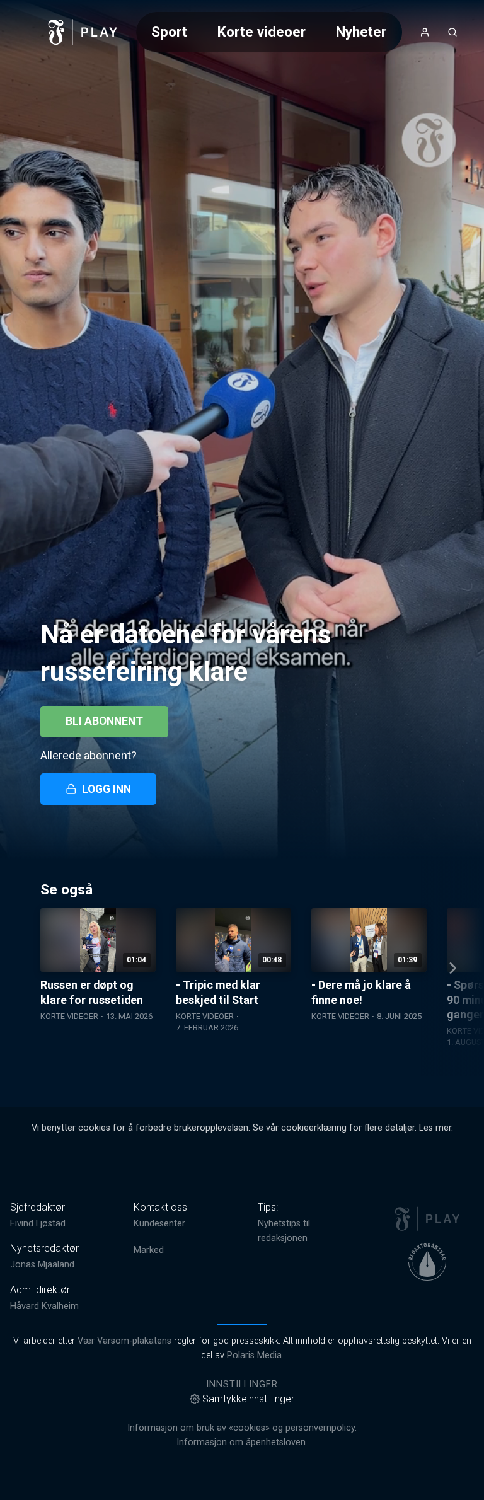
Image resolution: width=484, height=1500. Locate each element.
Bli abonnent (104, 721)
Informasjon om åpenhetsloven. (242, 1442)
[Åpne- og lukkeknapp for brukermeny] (424, 32)
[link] (83, 32)
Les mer (435, 1127)
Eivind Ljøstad (38, 1223)
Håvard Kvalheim (44, 1306)
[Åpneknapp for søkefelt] (452, 32)
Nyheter (361, 31)
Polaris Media (254, 1355)
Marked (149, 1250)
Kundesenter (159, 1223)
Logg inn (106, 789)
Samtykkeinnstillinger (248, 1399)
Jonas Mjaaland (42, 1264)
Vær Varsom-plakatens (124, 1341)
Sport (169, 31)
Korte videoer (261, 31)
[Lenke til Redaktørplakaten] (427, 1262)
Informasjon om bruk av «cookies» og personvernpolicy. (242, 1427)
